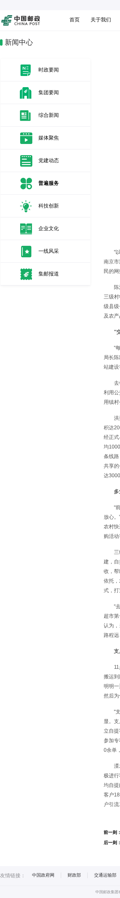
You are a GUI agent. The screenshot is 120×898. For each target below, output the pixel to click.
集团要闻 (48, 92)
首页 (74, 19)
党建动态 (48, 160)
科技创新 (48, 205)
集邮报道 (48, 273)
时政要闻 (48, 69)
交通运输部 (105, 875)
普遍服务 (48, 183)
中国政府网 (43, 875)
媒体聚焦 (48, 137)
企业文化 (48, 228)
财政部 (74, 875)
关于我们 (101, 19)
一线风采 (48, 251)
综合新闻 (48, 115)
